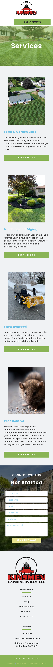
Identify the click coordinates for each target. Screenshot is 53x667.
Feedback (26, 611)
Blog (26, 601)
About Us (26, 596)
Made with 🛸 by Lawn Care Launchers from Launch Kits (26, 664)
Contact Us (26, 616)
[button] (5, 21)
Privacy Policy (26, 606)
